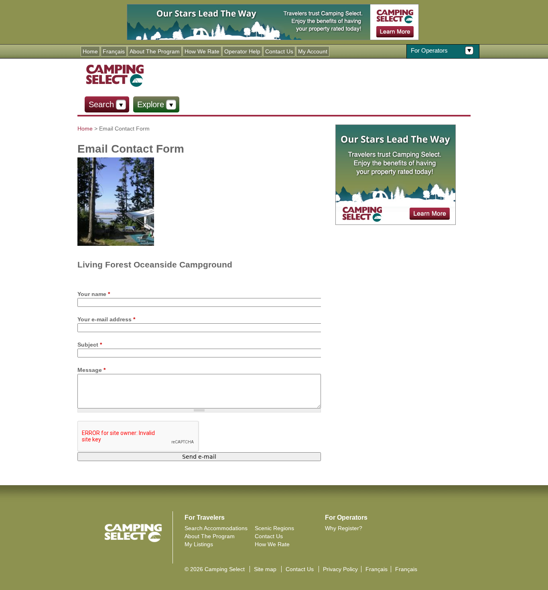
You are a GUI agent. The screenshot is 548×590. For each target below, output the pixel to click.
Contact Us (279, 51)
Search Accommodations (216, 528)
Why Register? (343, 528)
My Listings (199, 544)
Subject (89, 344)
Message (91, 370)
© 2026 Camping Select (215, 569)
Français (114, 51)
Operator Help (242, 51)
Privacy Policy (340, 569)
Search (101, 104)
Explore (150, 104)
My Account (312, 51)
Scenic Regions (274, 528)
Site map (265, 569)
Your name (93, 294)
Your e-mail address (106, 319)
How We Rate (202, 51)
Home (90, 51)
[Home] (115, 75)
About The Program (155, 51)
